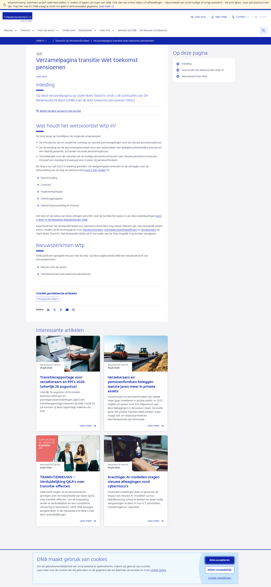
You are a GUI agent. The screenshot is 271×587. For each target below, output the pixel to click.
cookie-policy (158, 570)
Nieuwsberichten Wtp (194, 76)
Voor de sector (46, 30)
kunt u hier (97, 170)
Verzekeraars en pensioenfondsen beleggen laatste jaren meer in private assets (131, 384)
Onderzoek (68, 30)
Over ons (105, 30)
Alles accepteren (220, 560)
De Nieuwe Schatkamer (153, 30)
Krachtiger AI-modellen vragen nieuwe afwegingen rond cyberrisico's (133, 482)
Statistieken (85, 30)
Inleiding (187, 63)
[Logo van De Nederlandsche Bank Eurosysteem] (17, 16)
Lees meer (105, 6)
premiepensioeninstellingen (120, 229)
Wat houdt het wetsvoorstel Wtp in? (203, 70)
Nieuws (8, 30)
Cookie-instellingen (219, 577)
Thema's (25, 30)
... (50, 40)
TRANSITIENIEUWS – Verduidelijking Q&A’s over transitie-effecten (62, 482)
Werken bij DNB (127, 30)
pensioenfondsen (93, 229)
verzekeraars (148, 229)
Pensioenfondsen (47, 299)
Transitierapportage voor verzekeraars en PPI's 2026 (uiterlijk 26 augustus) (62, 382)
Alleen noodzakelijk (219, 570)
